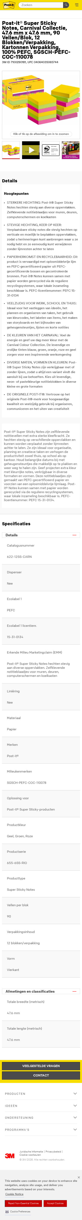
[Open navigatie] (76, 5)
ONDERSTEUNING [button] (19, 1117)
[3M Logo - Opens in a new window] (9, 5)
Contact (41, 1075)
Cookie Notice (14, 1194)
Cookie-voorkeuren (30, 1155)
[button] (18, 1212)
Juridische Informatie (31, 1151)
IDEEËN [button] (11, 1105)
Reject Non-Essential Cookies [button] (23, 1203)
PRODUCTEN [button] (15, 1093)
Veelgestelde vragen (41, 1066)
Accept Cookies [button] (55, 1203)
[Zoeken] (66, 5)
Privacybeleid (53, 1151)
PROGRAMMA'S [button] (17, 1129)
